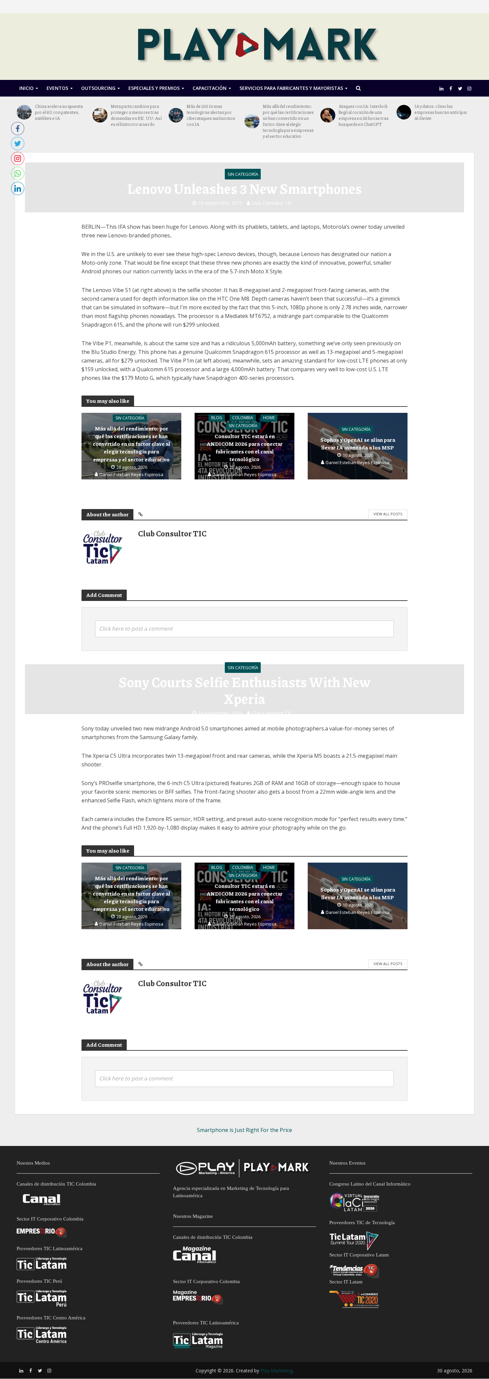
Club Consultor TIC (272, 203)
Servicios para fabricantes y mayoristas (291, 88)
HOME (269, 418)
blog (216, 418)
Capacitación (210, 88)
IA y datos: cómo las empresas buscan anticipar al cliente (440, 112)
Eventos (57, 88)
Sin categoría (243, 174)
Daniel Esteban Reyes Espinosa (131, 474)
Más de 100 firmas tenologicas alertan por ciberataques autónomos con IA (211, 115)
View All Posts (388, 513)
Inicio (26, 88)
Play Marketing (276, 1370)
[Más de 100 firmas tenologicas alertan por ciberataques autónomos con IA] (176, 115)
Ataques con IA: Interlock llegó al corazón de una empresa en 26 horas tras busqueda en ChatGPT (364, 115)
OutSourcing (98, 88)
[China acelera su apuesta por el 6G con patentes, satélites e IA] (24, 112)
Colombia (242, 418)
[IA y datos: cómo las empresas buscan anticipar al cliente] (404, 112)
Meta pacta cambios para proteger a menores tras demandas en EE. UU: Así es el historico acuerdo (136, 115)
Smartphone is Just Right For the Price (244, 1130)
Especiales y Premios (154, 88)
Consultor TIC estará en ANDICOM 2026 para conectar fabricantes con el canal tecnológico (245, 447)
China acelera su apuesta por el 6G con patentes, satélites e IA (59, 112)
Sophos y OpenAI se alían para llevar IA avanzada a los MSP (357, 443)
